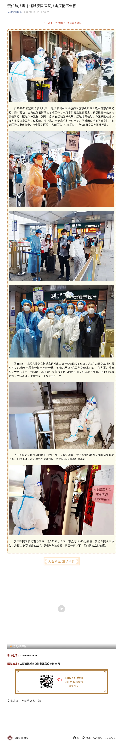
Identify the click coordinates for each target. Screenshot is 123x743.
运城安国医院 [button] (14, 12)
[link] (21, 738)
